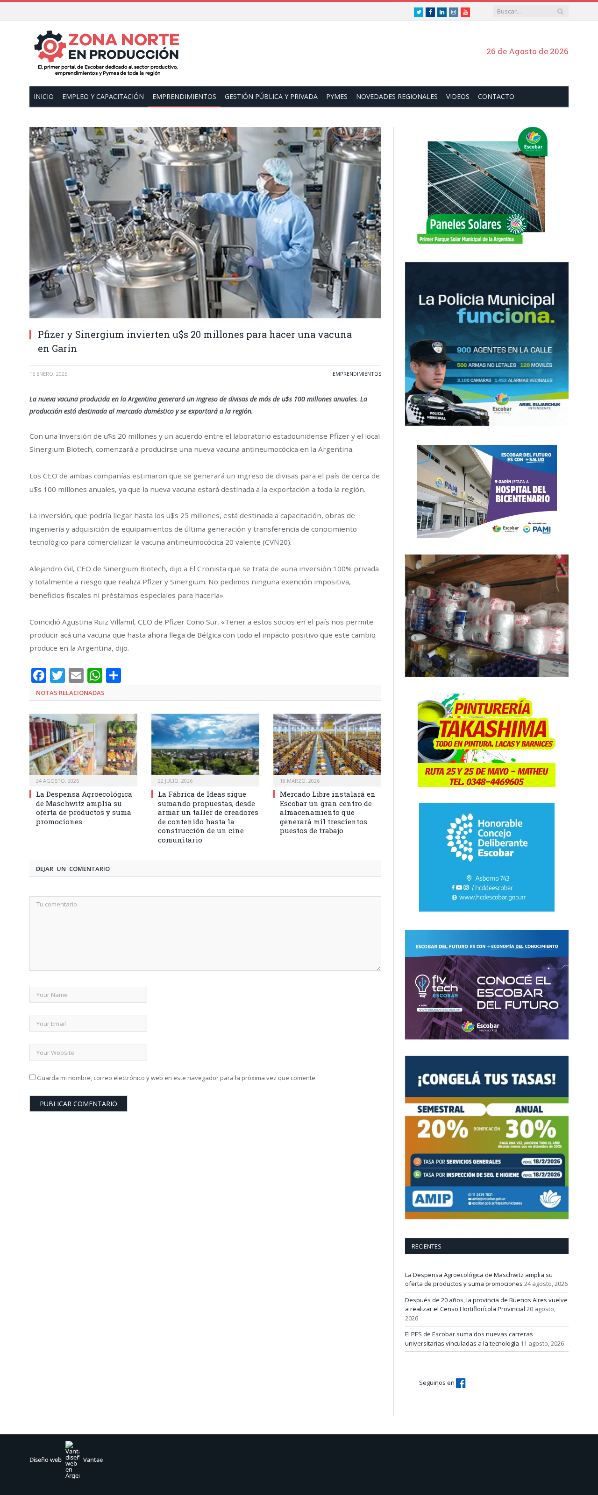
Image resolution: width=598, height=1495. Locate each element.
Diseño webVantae (66, 1459)
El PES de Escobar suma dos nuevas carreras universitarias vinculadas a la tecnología (469, 1339)
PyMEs (337, 96)
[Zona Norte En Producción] (111, 52)
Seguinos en (437, 1382)
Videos (458, 96)
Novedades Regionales (397, 96)
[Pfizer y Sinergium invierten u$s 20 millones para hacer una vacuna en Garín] (205, 224)
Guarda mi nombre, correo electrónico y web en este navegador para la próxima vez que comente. (177, 1078)
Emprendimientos (184, 96)
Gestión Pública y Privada (271, 96)
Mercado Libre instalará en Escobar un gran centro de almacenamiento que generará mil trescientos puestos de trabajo (328, 812)
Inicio (44, 96)
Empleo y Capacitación (103, 96)
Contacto (496, 96)
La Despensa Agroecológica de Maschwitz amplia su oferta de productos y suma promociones (84, 807)
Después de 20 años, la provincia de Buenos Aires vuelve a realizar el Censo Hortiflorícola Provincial (486, 1304)
